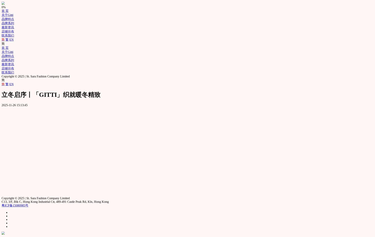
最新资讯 (8, 27)
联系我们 (8, 35)
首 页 (5, 11)
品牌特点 (8, 19)
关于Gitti (7, 15)
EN (11, 39)
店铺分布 (8, 31)
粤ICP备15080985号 (15, 205)
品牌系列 (8, 23)
